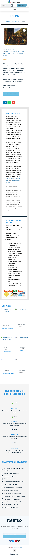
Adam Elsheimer (15, 21)
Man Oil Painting (7, 53)
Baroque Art (21, 51)
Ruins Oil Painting (15, 53)
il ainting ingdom (16, 547)
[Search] (12, 5)
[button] (14, 9)
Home (5, 21)
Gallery (9, 21)
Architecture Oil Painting (11, 51)
